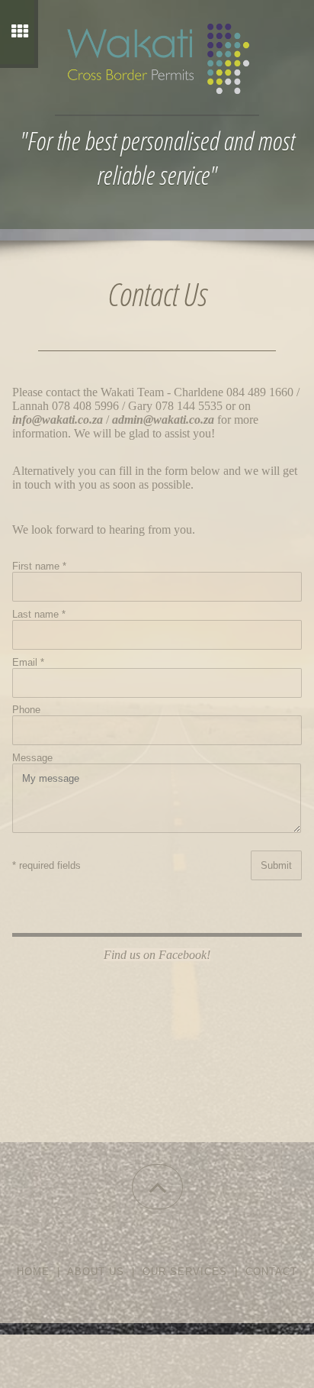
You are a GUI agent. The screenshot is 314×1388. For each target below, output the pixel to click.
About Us (95, 1271)
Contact (271, 1271)
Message (32, 757)
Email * (28, 662)
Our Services (185, 1271)
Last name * (39, 614)
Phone (26, 709)
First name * (39, 566)
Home (33, 1271)
